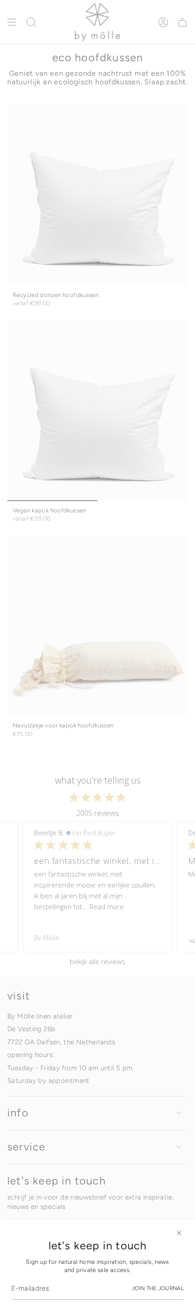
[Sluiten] (179, 1233)
